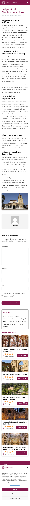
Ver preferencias (15, 498)
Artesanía (10, 316)
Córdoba (4, 15)
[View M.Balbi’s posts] (15, 220)
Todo (4, 316)
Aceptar (15, 489)
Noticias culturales (21, 321)
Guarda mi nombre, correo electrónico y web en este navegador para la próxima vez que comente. (14, 295)
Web (3, 285)
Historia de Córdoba (13, 15)
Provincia (20, 324)
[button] (27, 468)
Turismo (5, 326)
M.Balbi (15, 226)
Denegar (15, 494)
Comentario (5, 246)
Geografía (23, 319)
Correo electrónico (7, 277)
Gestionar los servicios (15, 485)
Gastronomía (15, 319)
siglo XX (21, 15)
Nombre (4, 268)
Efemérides (6, 319)
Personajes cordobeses (9, 324)
